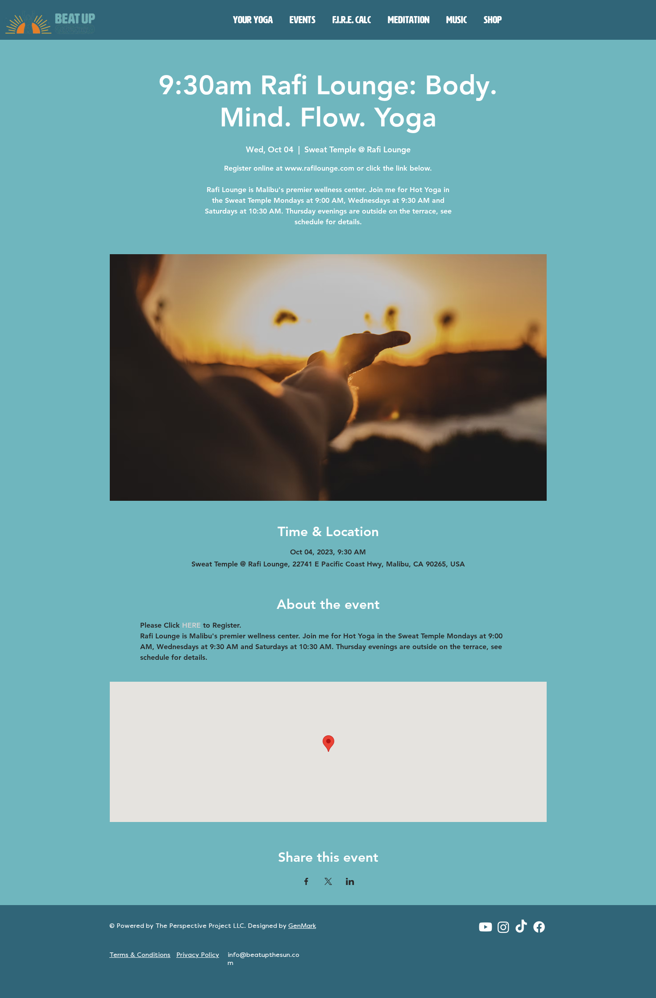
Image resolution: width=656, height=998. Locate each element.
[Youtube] (485, 927)
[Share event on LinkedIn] (350, 881)
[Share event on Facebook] (306, 881)
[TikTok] (521, 927)
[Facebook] (539, 927)
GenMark (302, 926)
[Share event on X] (328, 881)
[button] (252, 20)
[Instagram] (503, 927)
